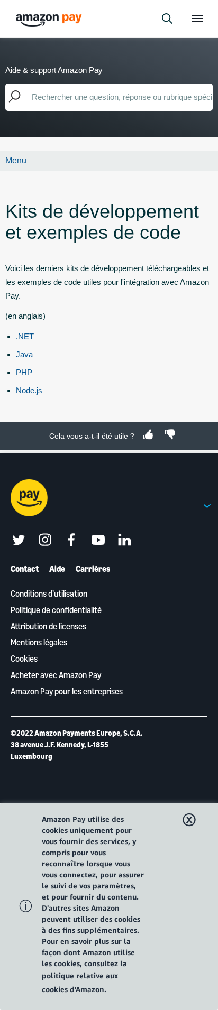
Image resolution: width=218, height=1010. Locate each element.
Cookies (24, 658)
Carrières (93, 568)
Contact (25, 568)
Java (24, 354)
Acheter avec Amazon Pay (56, 675)
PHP (24, 372)
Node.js (29, 390)
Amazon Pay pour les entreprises (67, 691)
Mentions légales (39, 642)
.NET (25, 336)
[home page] (50, 20)
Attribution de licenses (48, 626)
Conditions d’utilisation (49, 593)
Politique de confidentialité (56, 610)
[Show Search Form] (167, 18)
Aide (57, 568)
